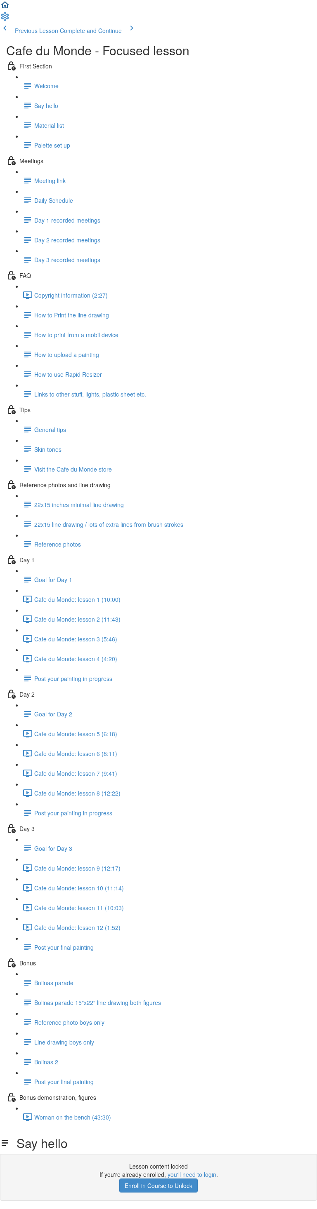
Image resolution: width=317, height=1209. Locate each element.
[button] (5, 7)
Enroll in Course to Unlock (158, 1185)
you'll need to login (192, 1174)
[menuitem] (5, 19)
